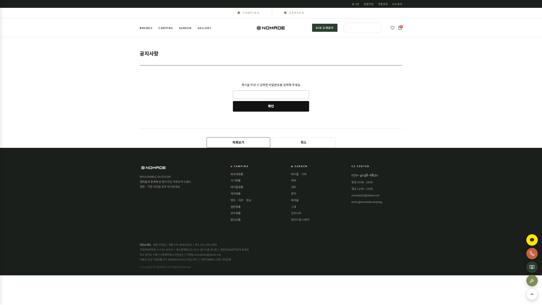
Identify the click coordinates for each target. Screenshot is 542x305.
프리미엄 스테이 (300, 220)
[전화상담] (532, 253)
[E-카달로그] (532, 267)
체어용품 (236, 193)
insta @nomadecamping (366, 202)
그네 (293, 207)
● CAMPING (248, 13)
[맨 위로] (532, 294)
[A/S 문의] (532, 280)
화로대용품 (237, 174)
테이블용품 (237, 187)
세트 (293, 187)
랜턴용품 (236, 207)
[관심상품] (392, 28)
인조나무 (296, 213)
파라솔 (295, 200)
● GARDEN (294, 13)
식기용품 (236, 180)
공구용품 (236, 213)
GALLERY (204, 28)
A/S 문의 (397, 4)
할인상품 (236, 220)
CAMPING (165, 28)
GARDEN (185, 28)
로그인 (355, 4)
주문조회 (383, 4)
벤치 (293, 193)
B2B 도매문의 (325, 28)
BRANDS (146, 28)
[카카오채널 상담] (532, 240)
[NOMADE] (271, 28)
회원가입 (368, 4)
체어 (293, 180)
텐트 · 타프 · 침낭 (241, 200)
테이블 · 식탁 (299, 174)
